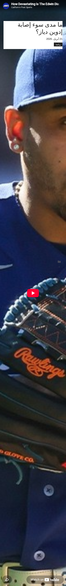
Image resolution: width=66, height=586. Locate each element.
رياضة (58, 44)
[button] (10, 9)
